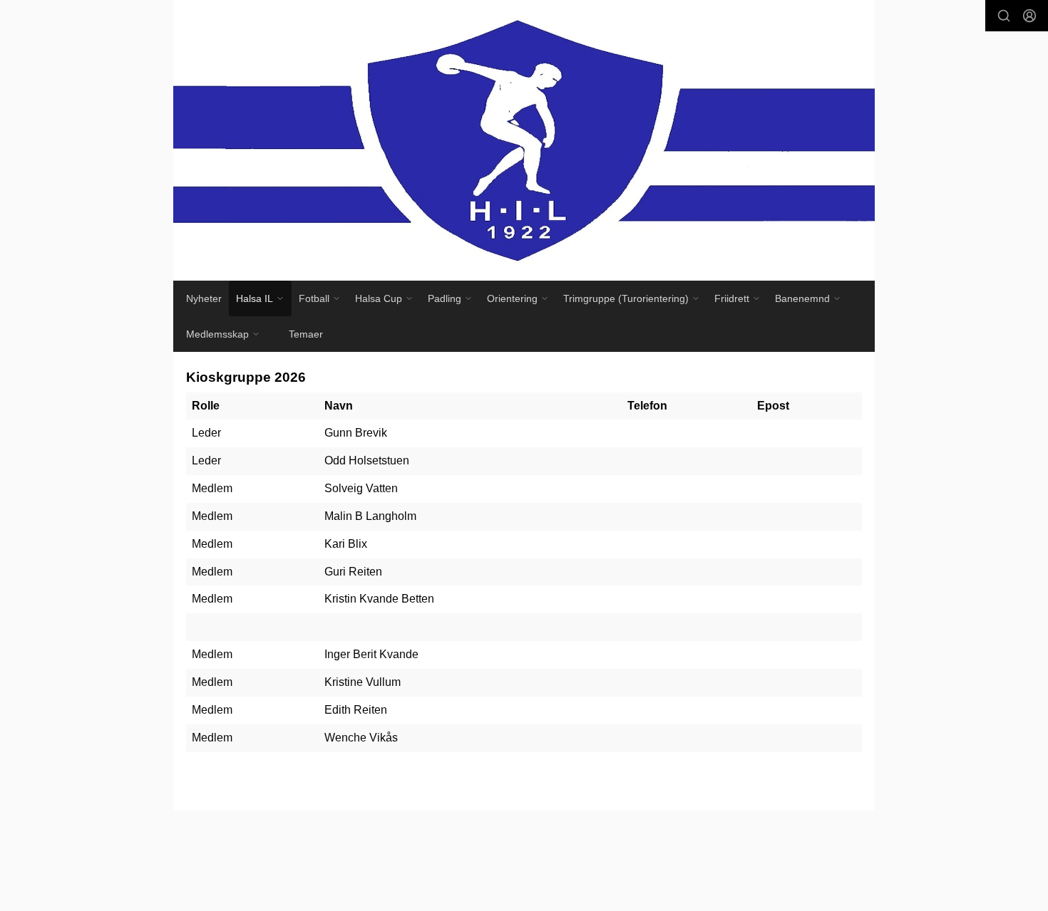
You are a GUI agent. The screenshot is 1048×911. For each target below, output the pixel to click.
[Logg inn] (1029, 15)
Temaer (306, 334)
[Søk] (1004, 15)
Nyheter (204, 298)
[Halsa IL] (524, 140)
